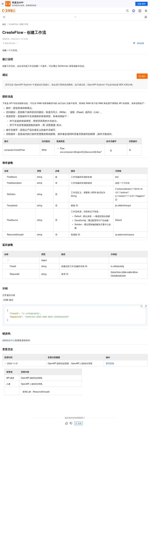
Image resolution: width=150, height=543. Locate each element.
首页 (4, 24)
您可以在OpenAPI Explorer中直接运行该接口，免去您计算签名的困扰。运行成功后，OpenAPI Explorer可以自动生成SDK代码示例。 (69, 84)
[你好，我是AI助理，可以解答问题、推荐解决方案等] (134, 11)
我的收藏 (140, 43)
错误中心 (11, 340)
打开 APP (141, 3)
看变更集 (110, 363)
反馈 (79, 423)
